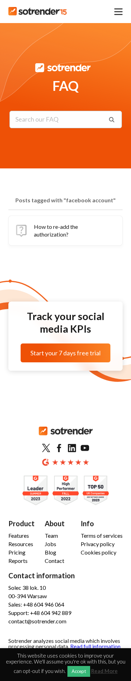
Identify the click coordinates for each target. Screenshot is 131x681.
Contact (54, 560)
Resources (20, 544)
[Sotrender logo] (66, 436)
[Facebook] (59, 448)
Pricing (17, 552)
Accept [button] (79, 671)
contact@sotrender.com (37, 621)
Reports (18, 560)
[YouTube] (85, 448)
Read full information (95, 646)
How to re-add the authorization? (56, 230)
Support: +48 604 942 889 (39, 612)
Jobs (50, 544)
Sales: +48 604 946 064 (36, 604)
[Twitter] (46, 448)
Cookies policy (98, 552)
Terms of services (102, 535)
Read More (104, 671)
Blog (50, 552)
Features (18, 535)
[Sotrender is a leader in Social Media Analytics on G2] (35, 491)
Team (51, 535)
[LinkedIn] (72, 448)
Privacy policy (98, 544)
